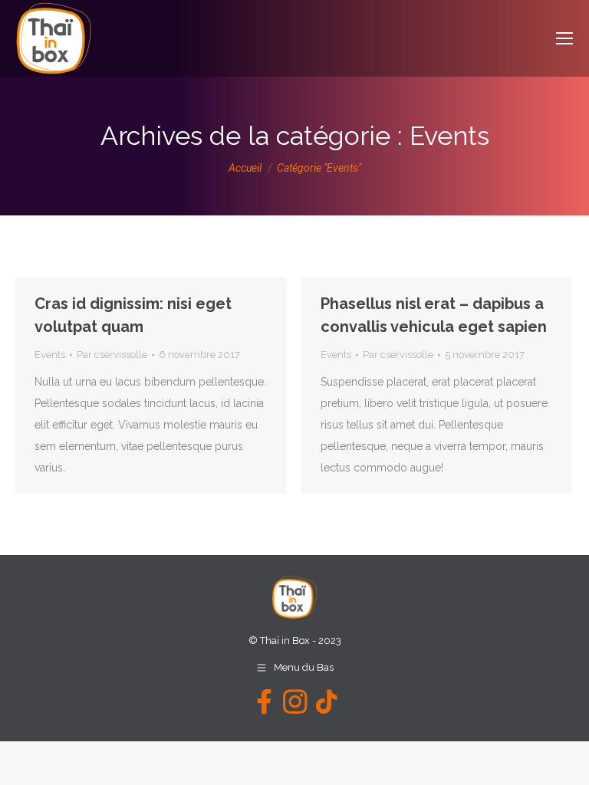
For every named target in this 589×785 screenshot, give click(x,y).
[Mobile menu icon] (564, 38)
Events (50, 354)
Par (112, 354)
